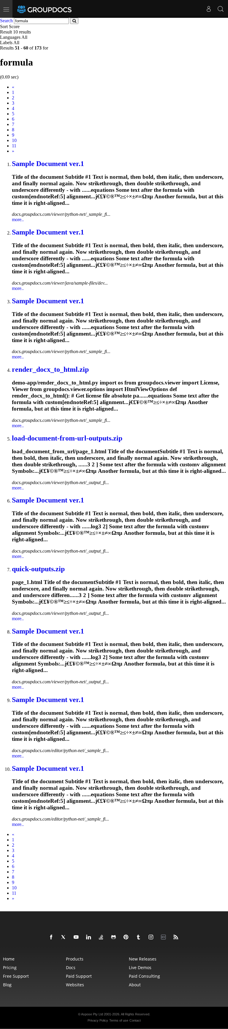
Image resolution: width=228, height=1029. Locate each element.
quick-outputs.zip (38, 569)
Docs (70, 967)
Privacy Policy (98, 1020)
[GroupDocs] (52, 8)
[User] (208, 9)
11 (14, 145)
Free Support (16, 976)
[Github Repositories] (114, 937)
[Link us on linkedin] (90, 937)
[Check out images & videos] (152, 937)
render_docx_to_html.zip (50, 369)
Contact (135, 1020)
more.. (18, 219)
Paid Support (79, 976)
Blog (7, 984)
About (135, 984)
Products (74, 959)
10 (14, 140)
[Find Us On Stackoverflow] (102, 937)
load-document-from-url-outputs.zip (67, 438)
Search (6, 20)
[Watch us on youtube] (77, 937)
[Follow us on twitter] (65, 937)
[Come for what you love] (139, 937)
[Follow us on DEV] (164, 937)
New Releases (142, 959)
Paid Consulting (144, 976)
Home (9, 959)
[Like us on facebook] (52, 937)
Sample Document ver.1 (48, 163)
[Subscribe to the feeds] (177, 937)
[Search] (220, 9)
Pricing (10, 967)
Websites (75, 984)
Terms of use (118, 1020)
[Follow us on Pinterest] (127, 937)
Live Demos (140, 967)
